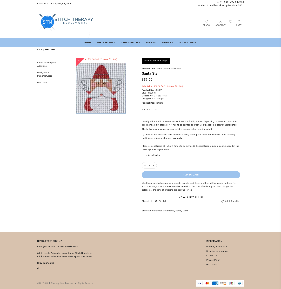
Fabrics (166, 42)
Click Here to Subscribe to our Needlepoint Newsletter (64, 256)
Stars (185, 210)
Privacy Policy (213, 260)
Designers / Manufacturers (44, 74)
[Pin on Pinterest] (160, 201)
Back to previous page (155, 60)
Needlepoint (105, 42)
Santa (178, 210)
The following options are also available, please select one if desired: (177, 129)
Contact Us (212, 255)
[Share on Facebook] (152, 201)
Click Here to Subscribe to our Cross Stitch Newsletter (64, 253)
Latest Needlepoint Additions (47, 64)
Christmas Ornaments (163, 210)
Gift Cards (42, 82)
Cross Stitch (129, 42)
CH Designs (158, 98)
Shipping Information (217, 251)
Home (87, 42)
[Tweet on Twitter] (156, 201)
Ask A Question (232, 201)
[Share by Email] (164, 201)
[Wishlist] (231, 22)
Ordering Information (216, 246)
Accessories (187, 42)
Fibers (150, 42)
